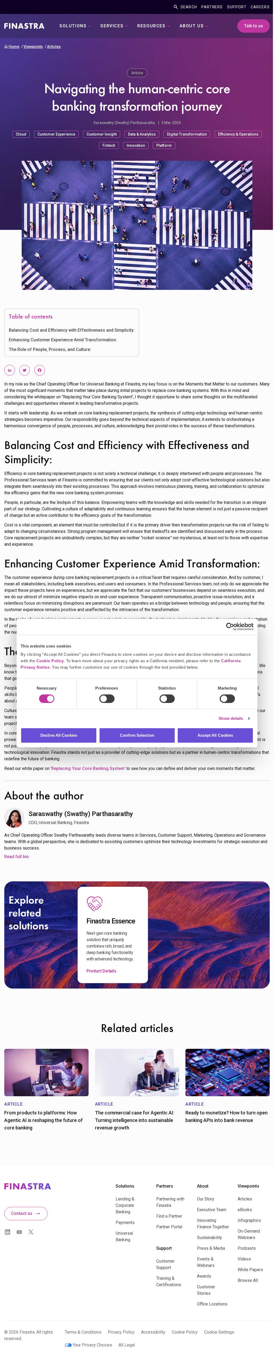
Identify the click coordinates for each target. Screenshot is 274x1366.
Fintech (108, 145)
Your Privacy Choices (92, 1345)
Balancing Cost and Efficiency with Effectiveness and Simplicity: (72, 330)
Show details (231, 718)
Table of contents (31, 317)
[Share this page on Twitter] (24, 370)
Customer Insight (101, 134)
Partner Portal (169, 1226)
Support (236, 7)
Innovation (136, 145)
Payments (125, 1222)
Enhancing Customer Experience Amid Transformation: (63, 339)
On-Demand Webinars (249, 1234)
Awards (204, 1276)
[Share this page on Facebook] (39, 370)
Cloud (21, 134)
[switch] (107, 698)
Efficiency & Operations (238, 134)
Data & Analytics (142, 134)
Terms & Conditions (83, 1332)
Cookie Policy (50, 660)
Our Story (205, 1199)
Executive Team (211, 1209)
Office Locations (212, 1304)
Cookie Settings (219, 1332)
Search (189, 7)
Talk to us (253, 25)
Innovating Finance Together (213, 1223)
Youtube (19, 1232)
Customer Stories (206, 1290)
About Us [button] (192, 25)
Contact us (21, 1213)
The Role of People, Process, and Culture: (50, 349)
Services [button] (111, 25)
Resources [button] (151, 25)
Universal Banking (124, 1236)
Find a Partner (169, 1216)
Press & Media (211, 1248)
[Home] (24, 26)
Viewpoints (33, 46)
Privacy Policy (121, 1332)
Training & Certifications (168, 1281)
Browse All (248, 1280)
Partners (212, 7)
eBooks (245, 1209)
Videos (244, 1259)
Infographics (249, 1220)
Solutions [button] (72, 25)
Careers (260, 7)
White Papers (250, 1269)
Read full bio (16, 856)
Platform (164, 145)
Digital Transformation (187, 134)
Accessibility (153, 1332)
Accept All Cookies (215, 735)
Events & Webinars (206, 1262)
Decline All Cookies (58, 735)
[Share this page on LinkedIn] (9, 370)
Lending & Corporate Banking (125, 1205)
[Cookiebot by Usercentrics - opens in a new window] (230, 627)
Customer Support (165, 1264)
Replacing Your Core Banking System (87, 768)
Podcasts (247, 1248)
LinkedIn (7, 1232)
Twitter (31, 1232)
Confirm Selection (137, 735)
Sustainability (209, 1237)
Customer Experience (56, 134)
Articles (54, 46)
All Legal (127, 1345)
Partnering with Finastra (170, 1202)
